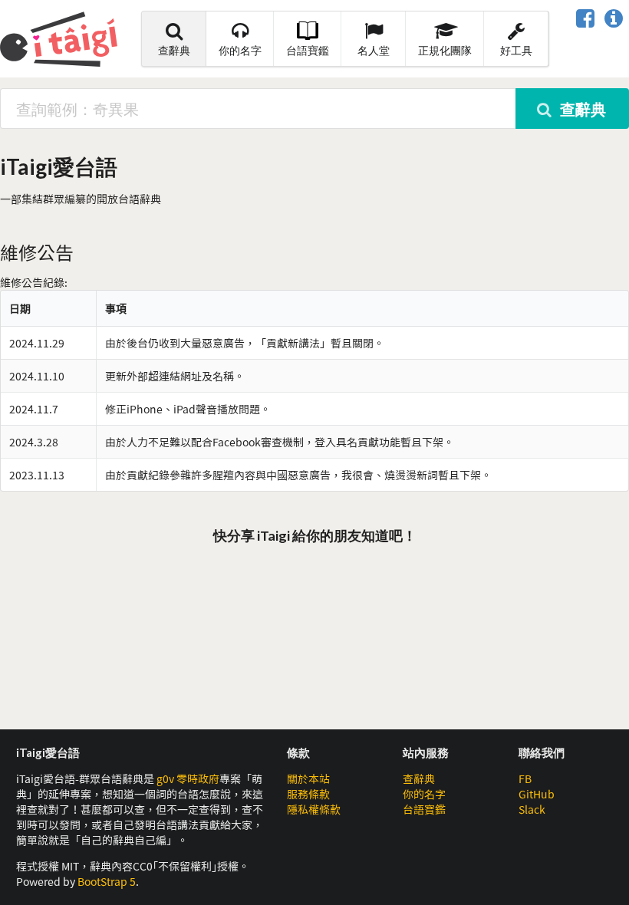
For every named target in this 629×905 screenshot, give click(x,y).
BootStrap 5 (106, 881)
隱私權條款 (314, 809)
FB (525, 778)
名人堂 (373, 50)
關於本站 (308, 778)
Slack (532, 809)
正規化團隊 (445, 50)
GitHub (537, 793)
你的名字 (240, 50)
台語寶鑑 (307, 50)
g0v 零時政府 (187, 778)
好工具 (516, 50)
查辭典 (174, 50)
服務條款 (308, 793)
